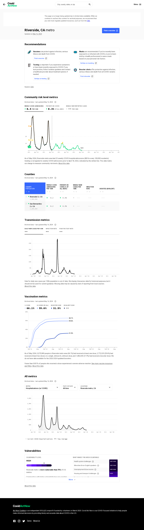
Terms (29, 521)
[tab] (34, 108)
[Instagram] (19, 521)
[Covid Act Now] (12, 4)
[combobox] (74, 4)
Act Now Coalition (19, 511)
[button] (55, 102)
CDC (88, 21)
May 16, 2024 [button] (37, 34)
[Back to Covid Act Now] (4, 4)
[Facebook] (14, 521)
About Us (36, 521)
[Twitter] (23, 521)
